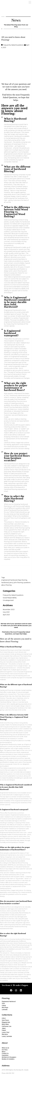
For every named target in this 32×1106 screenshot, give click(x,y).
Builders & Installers (8, 1059)
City (5, 29)
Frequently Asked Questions (13, 45)
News (3, 1051)
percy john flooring (16, 582)
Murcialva (5, 1034)
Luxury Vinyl (5, 1032)
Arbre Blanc (5, 1024)
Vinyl (3, 1003)
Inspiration (5, 1055)
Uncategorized (8, 600)
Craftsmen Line (6, 1026)
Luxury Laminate (7, 1036)
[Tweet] (6, 570)
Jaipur (4, 1028)
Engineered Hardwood (9, 1001)
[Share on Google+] (9, 570)
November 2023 (8, 609)
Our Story (5, 1050)
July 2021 (6, 612)
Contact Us (5, 1053)
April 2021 (6, 615)
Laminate (4, 1009)
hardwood (5, 582)
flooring (24, 580)
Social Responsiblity (10, 598)
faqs (19, 580)
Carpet (4, 1005)
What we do (5, 1048)
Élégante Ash (6, 1022)
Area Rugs (5, 1007)
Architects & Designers (9, 1057)
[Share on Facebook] (2, 570)
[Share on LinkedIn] (12, 570)
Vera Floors (5, 1020)
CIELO (4, 1018)
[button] (30, 2)
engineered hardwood (9, 580)
